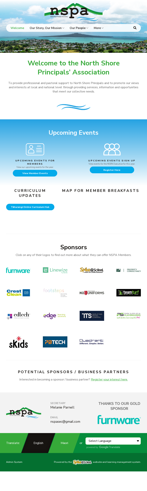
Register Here (111, 170)
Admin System (14, 462)
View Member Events (35, 173)
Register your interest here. (109, 379)
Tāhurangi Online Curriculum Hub (30, 207)
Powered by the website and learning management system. (97, 462)
